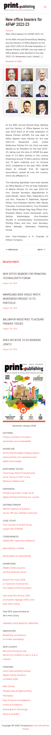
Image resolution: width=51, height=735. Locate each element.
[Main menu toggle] (45, 7)
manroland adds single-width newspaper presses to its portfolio (21, 299)
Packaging (8, 695)
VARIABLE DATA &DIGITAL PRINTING (20, 623)
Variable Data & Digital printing (17, 691)
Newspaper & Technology (15, 709)
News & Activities (11, 714)
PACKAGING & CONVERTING (17, 556)
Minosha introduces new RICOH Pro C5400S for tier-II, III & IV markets (20, 655)
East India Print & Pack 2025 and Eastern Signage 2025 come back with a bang (18, 599)
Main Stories (9, 686)
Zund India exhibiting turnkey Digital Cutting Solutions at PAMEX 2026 (17, 675)
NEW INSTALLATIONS (13, 548)
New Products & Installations (16, 700)
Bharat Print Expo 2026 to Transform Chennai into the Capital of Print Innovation (17, 583)
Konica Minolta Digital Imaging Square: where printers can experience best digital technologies (21, 457)
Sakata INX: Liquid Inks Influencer (19, 540)
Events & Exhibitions (13, 705)
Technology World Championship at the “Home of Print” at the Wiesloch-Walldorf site (19, 477)
